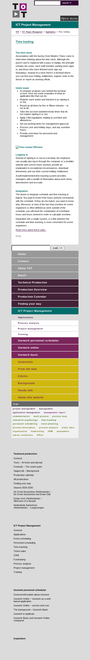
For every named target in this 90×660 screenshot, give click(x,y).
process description (24, 428)
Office (40, 435)
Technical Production (32, 282)
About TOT (25, 268)
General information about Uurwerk (31, 594)
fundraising (37, 431)
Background (26, 383)
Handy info (25, 390)
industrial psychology (25, 420)
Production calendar (24, 475)
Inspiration (25, 362)
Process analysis (28, 323)
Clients (23, 376)
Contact (23, 261)
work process (41, 416)
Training (23, 334)
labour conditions (23, 435)
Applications (25, 317)
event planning (49, 424)
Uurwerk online (28, 347)
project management (24, 409)
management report (55, 413)
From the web (27, 369)
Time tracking (24, 41)
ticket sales (68, 428)
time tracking (48, 420)
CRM (50, 431)
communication (21, 416)
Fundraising (20, 559)
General (18, 458)
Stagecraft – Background (26, 471)
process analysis (48, 428)
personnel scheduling (25, 424)
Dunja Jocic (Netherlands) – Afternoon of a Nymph (28, 499)
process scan (59, 416)
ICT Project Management (35, 311)
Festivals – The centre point (28, 466)
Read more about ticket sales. (31, 230)
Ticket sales (20, 551)
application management (26, 413)
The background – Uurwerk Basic (31, 609)
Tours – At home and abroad (28, 462)
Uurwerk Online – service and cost (31, 605)
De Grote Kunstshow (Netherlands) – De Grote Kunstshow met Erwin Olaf (32, 493)
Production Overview (32, 289)
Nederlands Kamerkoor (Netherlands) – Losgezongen (29, 506)
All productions (21, 479)
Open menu (69, 18)
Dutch (22, 275)
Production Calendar (32, 296)
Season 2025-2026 (23, 487)
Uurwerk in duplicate (24, 614)
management (46, 409)
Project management (30, 328)
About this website (31, 397)
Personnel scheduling (24, 543)
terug (18, 236)
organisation (20, 431)
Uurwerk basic (28, 354)
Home (22, 254)
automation (63, 431)
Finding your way (29, 303)
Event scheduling (22, 538)
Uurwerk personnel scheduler (38, 340)
